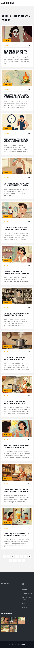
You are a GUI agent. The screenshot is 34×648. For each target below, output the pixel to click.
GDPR (23, 603)
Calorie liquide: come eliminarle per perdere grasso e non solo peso (16, 534)
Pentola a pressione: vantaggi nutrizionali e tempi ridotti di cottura (14, 402)
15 (10, 560)
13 (25, 556)
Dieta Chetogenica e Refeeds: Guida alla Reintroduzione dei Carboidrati (16, 96)
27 (23, 560)
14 (29, 556)
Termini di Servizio (27, 593)
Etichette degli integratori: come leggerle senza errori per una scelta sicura (17, 228)
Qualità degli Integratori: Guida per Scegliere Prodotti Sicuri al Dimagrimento (16, 314)
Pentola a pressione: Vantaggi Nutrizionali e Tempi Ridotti (14, 358)
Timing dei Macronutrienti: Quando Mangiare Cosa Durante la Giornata (16, 140)
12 (21, 556)
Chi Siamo (24, 589)
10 (12, 556)
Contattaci (25, 607)
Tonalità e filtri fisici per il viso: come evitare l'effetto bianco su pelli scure (15, 52)
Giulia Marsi (6, 45)
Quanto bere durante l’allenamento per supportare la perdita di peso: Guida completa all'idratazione (16, 184)
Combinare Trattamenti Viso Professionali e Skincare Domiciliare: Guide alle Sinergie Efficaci (17, 272)
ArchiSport (7, 3)
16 (14, 560)
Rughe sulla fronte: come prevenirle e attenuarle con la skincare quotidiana (17, 446)
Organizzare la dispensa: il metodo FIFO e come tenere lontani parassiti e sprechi (17, 490)
